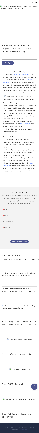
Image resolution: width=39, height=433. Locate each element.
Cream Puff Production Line (12, 259)
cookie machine (25, 124)
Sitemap (24, 429)
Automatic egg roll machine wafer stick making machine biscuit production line (19, 322)
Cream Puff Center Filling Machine (17, 354)
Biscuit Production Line (21, 74)
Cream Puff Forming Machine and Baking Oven (16, 415)
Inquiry (7, 63)
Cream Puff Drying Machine (14, 384)
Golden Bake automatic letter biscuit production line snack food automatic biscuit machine (18, 290)
